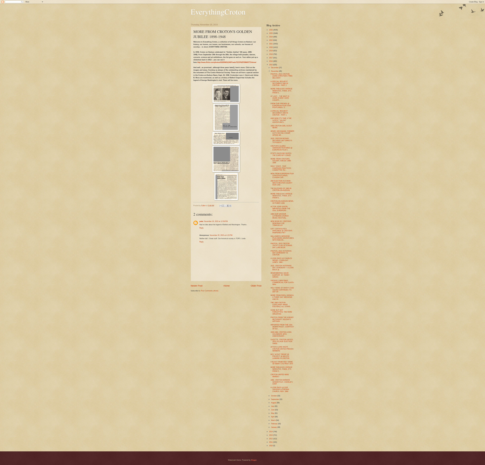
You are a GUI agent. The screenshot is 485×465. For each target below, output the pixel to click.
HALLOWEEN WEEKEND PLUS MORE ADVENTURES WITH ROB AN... (282, 238)
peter (201, 221)
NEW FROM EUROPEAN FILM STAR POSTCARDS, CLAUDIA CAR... (282, 175)
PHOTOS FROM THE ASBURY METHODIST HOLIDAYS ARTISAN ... (282, 319)
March (273, 420)
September (275, 399)
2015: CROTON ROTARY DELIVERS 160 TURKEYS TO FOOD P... (281, 140)
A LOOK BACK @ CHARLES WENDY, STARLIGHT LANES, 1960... (281, 260)
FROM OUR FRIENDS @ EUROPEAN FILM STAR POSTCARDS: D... (281, 105)
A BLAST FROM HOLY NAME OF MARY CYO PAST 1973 (282, 363)
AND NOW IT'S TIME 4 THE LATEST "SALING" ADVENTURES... (281, 120)
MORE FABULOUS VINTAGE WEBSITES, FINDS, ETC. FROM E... (281, 91)
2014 (271, 432)
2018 (271, 54)
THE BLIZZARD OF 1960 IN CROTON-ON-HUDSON (281, 189)
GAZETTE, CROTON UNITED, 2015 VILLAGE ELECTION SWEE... (282, 341)
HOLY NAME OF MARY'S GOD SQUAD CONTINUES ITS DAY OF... (282, 290)
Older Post (256, 286)
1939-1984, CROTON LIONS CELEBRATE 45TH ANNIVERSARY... (281, 334)
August (274, 403)
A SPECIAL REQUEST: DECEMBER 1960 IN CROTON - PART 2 (279, 83)
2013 (271, 435)
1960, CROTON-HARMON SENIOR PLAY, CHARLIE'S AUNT (282, 382)
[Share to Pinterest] (230, 205)
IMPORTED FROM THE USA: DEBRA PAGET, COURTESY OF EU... (282, 327)
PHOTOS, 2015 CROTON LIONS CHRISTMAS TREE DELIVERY (282, 76)
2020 (271, 47)
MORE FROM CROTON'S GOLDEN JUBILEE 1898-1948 (281, 161)
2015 (271, 65)
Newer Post (196, 286)
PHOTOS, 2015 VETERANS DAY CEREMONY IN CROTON (281, 253)
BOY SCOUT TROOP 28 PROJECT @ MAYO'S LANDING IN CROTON (280, 356)
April (273, 417)
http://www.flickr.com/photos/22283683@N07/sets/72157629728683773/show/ (226, 62)
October (274, 396)
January (274, 427)
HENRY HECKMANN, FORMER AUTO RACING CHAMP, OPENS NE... (282, 133)
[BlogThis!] (223, 205)
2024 (271, 37)
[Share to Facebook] (228, 205)
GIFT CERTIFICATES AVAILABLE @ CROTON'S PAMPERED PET (281, 231)
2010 (271, 446)
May (273, 413)
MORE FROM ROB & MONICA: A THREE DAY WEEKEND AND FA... (282, 297)
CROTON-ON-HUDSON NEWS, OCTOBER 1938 (282, 202)
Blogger (254, 460)
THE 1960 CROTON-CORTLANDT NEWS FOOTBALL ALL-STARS (280, 304)
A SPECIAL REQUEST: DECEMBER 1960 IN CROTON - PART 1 (279, 113)
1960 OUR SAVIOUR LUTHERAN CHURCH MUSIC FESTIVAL (279, 216)
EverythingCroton (218, 12)
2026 (271, 30)
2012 (271, 439)
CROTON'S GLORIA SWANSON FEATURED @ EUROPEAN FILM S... (281, 148)
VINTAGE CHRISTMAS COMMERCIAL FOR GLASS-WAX (282, 282)
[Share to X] (225, 205)
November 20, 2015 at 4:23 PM (221, 235)
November (275, 71)
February (274, 424)
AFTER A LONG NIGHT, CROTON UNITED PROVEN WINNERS (282, 349)
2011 (271, 442)
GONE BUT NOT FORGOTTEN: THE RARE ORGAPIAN (281, 312)
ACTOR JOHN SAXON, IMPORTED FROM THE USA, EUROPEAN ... (280, 208)
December (275, 68)
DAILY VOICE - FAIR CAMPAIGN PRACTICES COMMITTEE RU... (281, 168)
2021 (271, 44)
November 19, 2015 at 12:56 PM (216, 221)
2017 (271, 58)
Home (227, 286)
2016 (271, 61)
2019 (271, 51)
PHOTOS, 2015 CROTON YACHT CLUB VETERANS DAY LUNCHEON (281, 245)
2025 (271, 33)
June (273, 410)
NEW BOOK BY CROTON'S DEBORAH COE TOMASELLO (281, 223)
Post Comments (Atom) (209, 291)
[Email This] (220, 205)
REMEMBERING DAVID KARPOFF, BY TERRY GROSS (280, 275)
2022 (271, 40)
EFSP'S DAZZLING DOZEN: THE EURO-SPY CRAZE (281, 154)
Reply (201, 228)
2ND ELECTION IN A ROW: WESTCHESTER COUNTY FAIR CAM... (281, 183)
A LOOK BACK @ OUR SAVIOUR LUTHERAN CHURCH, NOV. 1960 (280, 389)
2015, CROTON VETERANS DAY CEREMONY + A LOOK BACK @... (282, 268)
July (273, 406)
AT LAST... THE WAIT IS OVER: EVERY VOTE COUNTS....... (280, 98)
